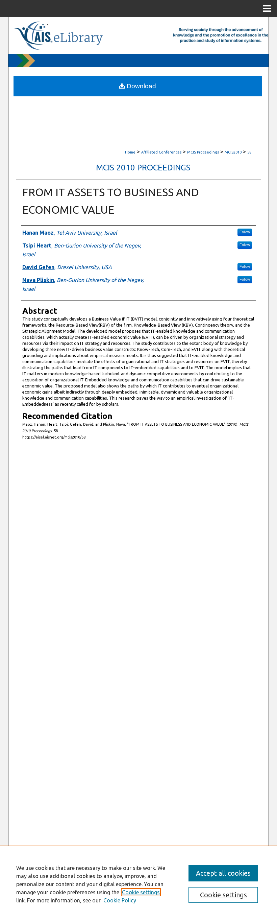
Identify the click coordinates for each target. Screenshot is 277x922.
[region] (138, 884)
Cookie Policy (119, 900)
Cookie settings (141, 892)
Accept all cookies (223, 873)
